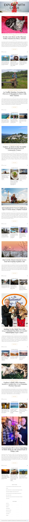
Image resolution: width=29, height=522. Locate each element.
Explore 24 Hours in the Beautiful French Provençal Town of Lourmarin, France (14, 148)
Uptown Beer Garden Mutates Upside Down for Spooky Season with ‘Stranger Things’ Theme (14, 478)
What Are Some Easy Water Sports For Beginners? (22, 358)
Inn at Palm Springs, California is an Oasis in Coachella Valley (14, 121)
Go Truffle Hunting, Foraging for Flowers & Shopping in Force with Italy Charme (14, 93)
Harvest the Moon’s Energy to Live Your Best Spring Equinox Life (14, 260)
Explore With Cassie (14, 6)
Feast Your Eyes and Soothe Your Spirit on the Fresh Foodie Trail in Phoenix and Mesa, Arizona (23, 178)
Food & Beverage (12, 145)
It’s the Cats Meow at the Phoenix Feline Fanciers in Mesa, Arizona (14, 37)
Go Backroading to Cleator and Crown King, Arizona (13, 287)
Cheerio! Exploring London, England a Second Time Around (5, 235)
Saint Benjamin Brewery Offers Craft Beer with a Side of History (5, 411)
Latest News (24, 34)
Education (7, 34)
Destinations (6, 144)
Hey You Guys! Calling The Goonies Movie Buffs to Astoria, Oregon (23, 476)
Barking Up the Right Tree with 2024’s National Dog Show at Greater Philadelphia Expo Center (14, 330)
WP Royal (6, 520)
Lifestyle (14, 35)
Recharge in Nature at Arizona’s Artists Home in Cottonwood (23, 63)
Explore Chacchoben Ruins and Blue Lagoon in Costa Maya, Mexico (5, 121)
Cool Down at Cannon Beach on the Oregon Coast (22, 121)
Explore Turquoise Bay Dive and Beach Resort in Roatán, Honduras (5, 63)
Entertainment (12, 34)
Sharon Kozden (5, 346)
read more (14, 49)
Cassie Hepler (4, 109)
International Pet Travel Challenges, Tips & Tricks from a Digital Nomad (14, 208)
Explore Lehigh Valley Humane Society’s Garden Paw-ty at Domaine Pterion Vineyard (14, 384)
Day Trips (3, 34)
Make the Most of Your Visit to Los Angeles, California (5, 358)
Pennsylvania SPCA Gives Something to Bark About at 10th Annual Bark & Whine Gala (14, 449)
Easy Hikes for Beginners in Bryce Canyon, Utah (12, 491)
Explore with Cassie (18, 34)
